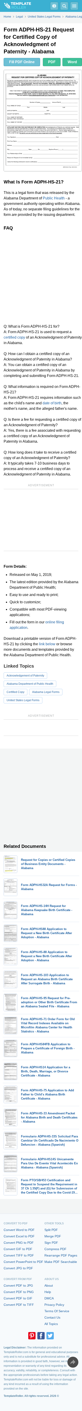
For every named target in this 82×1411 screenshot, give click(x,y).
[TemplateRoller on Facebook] (41, 1335)
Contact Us (52, 1317)
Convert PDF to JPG (18, 1285)
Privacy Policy (54, 1304)
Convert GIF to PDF (18, 1249)
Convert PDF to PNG (19, 1292)
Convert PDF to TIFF (19, 1304)
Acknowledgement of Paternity (25, 675)
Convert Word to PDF (19, 1230)
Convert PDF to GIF (18, 1298)
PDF (52, 62)
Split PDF (51, 1230)
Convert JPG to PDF (18, 1268)
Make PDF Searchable (60, 1262)
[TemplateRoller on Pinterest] (32, 1335)
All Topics (51, 1324)
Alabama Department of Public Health (30, 683)
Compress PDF (55, 1249)
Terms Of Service (56, 1311)
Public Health (54, 198)
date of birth (52, 403)
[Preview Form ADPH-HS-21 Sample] (43, 120)
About (48, 1285)
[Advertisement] (41, 277)
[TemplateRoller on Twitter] (50, 1335)
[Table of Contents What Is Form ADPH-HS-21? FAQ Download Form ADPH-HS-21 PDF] (54, 6)
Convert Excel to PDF (19, 1236)
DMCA (49, 1298)
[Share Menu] (72, 1362)
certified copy (14, 337)
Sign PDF (51, 1242)
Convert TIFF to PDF (19, 1255)
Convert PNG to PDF (19, 1242)
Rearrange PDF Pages (60, 1255)
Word (72, 62)
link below (47, 644)
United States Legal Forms (23, 700)
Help (47, 1292)
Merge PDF (52, 1236)
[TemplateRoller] (15, 6)
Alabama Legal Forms (45, 692)
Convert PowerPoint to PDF (23, 1262)
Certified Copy (15, 692)
